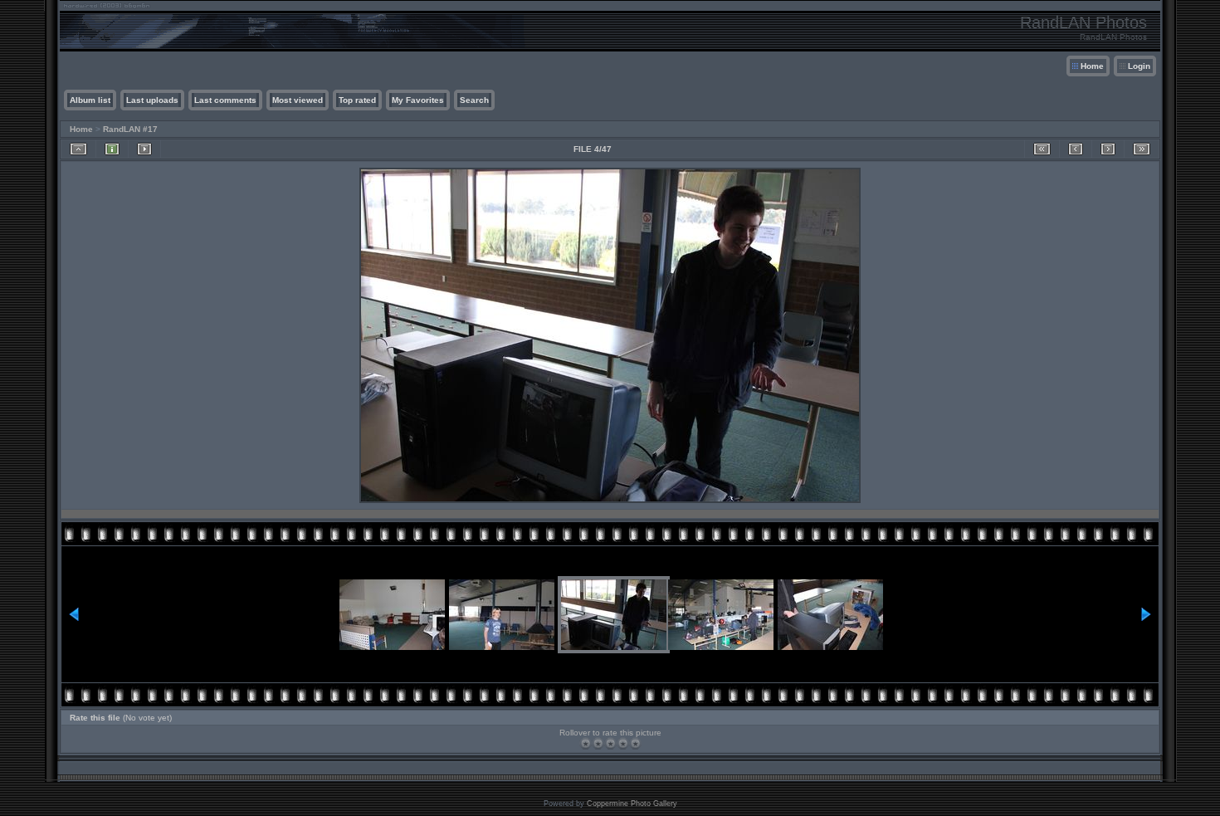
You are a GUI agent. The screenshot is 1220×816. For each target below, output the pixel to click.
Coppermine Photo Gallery (632, 803)
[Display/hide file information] (112, 149)
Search (474, 100)
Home (1092, 66)
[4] (623, 743)
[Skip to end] (1142, 149)
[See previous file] (1075, 149)
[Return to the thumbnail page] (78, 149)
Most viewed (297, 100)
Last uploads (152, 100)
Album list (90, 100)
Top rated (357, 100)
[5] (635, 743)
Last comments (225, 100)
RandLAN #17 (130, 129)
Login (1139, 66)
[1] (585, 743)
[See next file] (1108, 149)
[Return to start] (1042, 149)
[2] (598, 743)
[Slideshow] (144, 149)
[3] (610, 743)
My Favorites (418, 100)
